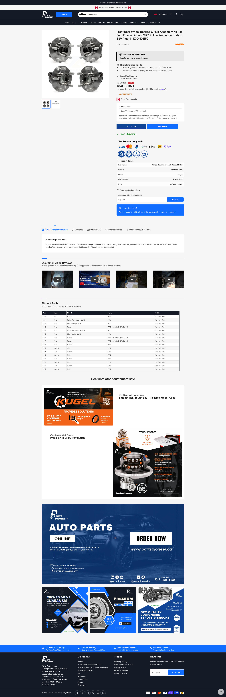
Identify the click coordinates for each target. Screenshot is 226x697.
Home (67, 22)
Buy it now (162, 126)
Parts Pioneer (52, 693)
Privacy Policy (120, 667)
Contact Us (155, 22)
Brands (84, 22)
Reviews (124, 22)
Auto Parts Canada (85, 670)
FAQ (116, 22)
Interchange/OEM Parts (139, 230)
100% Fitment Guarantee (56, 230)
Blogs (93, 22)
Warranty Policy (120, 673)
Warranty (79, 230)
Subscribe (176, 672)
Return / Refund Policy (123, 664)
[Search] (171, 14)
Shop (63, 14)
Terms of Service (121, 670)
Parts (74, 22)
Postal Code (129, 195)
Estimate (175, 199)
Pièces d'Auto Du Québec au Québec (93, 667)
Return (110, 22)
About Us (144, 22)
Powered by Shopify (64, 693)
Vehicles (132, 22)
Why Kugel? (95, 230)
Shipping (101, 22)
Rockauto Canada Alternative (90, 664)
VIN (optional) (124, 106)
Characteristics (115, 230)
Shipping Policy (120, 661)
